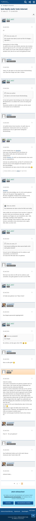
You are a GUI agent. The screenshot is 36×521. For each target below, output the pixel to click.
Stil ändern (32, 510)
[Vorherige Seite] (14, 483)
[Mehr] (32, 27)
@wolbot (18, 150)
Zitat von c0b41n (11, 205)
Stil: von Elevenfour (18, 518)
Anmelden (8, 503)
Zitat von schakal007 (12, 336)
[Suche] (25, 2)
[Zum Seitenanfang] (33, 515)
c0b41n (18, 171)
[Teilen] (33, 14)
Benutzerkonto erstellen (24, 503)
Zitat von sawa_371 (12, 36)
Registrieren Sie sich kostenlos (12, 497)
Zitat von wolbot (11, 93)
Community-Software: (18, 517)
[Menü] (33, 2)
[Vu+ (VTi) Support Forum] (5, 2)
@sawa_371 (10, 157)
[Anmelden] (29, 2)
